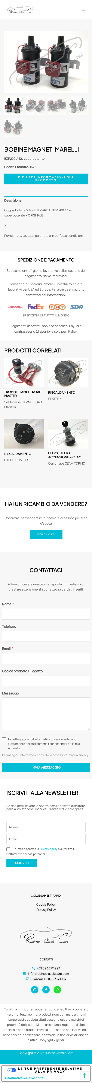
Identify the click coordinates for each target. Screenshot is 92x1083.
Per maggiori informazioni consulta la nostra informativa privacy (45, 755)
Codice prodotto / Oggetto (22, 671)
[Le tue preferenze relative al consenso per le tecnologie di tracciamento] (84, 1075)
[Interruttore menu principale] (83, 9)
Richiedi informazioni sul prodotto (46, 178)
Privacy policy (48, 849)
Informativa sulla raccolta (24, 1078)
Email (7, 648)
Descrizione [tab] (13, 200)
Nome (8, 604)
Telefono (9, 626)
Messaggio (10, 693)
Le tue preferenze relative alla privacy (50, 1070)
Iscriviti (21, 862)
